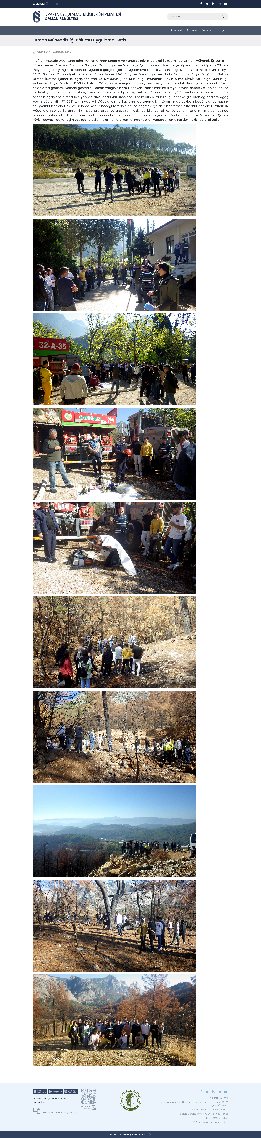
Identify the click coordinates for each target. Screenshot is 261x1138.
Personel (207, 30)
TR (54, 3)
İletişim (222, 30)
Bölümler (191, 30)
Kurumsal (176, 30)
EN (58, 3)
